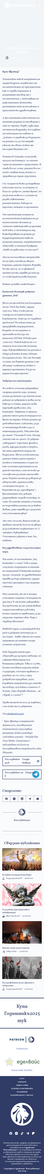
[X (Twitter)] (14, 799)
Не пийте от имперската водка (16, 875)
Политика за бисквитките (22, 1089)
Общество (23, 60)
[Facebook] (6, 799)
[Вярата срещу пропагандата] (22, 932)
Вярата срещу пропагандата (16, 948)
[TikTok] (22, 1133)
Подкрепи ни (22, 1048)
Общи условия (22, 1085)
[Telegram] (30, 799)
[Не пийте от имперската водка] (22, 859)
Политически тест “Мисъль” (22, 1095)
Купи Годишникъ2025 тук (22, 1013)
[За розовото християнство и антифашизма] (22, 894)
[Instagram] (16, 1133)
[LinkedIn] (22, 799)
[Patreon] (33, 1133)
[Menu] (39, 5)
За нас (22, 1079)
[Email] (38, 799)
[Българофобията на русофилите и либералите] (22, 968)
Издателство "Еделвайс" (22, 1070)
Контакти (22, 1082)
